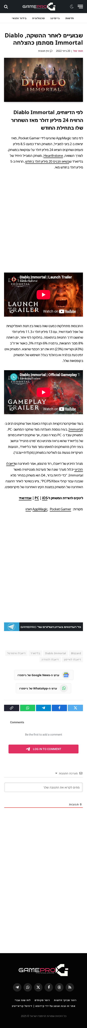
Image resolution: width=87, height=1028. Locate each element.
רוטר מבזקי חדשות (65, 1000)
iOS (44, 498)
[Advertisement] (43, 221)
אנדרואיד (25, 498)
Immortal (76, 429)
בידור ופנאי (19, 18)
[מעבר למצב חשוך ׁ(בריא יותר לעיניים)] (72, 7)
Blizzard (76, 653)
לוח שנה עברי (23, 1000)
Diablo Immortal (55, 653)
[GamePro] (39, 6)
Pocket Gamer (60, 509)
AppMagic (39, 509)
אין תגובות (43, 51)
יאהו (28, 509)
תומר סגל (78, 51)
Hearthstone (53, 155)
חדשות (69, 18)
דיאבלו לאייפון (72, 659)
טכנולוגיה (38, 18)
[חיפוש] (6, 6)
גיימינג (54, 18)
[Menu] (80, 6)
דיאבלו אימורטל (16, 653)
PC (37, 498)
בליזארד (35, 653)
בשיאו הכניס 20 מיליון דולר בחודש (47, 161)
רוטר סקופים (42, 1000)
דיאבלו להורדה (50, 659)
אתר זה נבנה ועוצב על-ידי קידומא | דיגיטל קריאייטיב (43, 1006)
